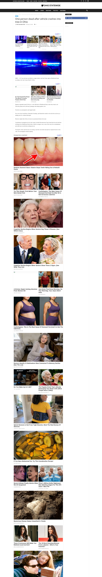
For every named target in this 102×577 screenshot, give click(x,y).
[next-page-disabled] (68, 26)
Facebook (68, 14)
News (28, 1)
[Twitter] (86, 1)
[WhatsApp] (27, 28)
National (45, 1)
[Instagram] (83, 1)
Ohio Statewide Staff (20, 24)
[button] (87, 10)
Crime (31, 1)
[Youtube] (88, 1)
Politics (40, 1)
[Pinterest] (23, 28)
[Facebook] (81, 1)
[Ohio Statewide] (51, 5)
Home (16, 14)
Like (86, 18)
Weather (35, 1)
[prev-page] (66, 26)
